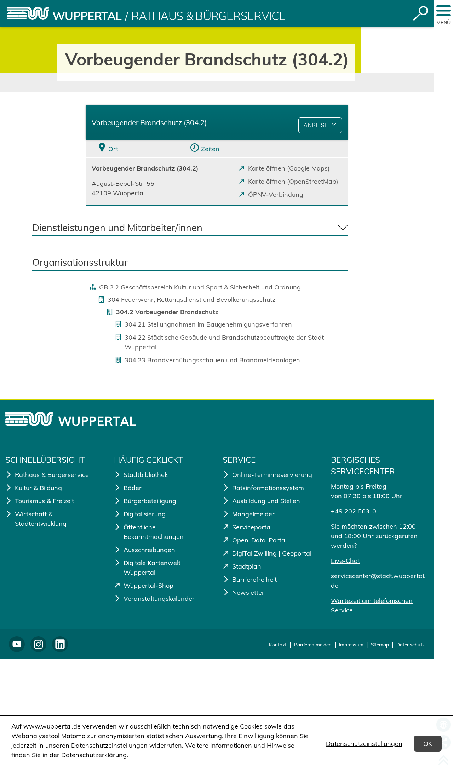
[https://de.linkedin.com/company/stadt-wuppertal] (60, 644)
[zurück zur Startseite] (28, 13)
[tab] (129, 149)
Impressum (351, 644)
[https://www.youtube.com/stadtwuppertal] (17, 644)
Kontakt (278, 644)
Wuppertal (86, 16)
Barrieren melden (313, 644)
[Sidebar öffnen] (443, 11)
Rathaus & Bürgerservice (208, 16)
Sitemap (380, 644)
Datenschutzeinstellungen (364, 744)
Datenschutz (410, 644)
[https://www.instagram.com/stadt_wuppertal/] (38, 644)
